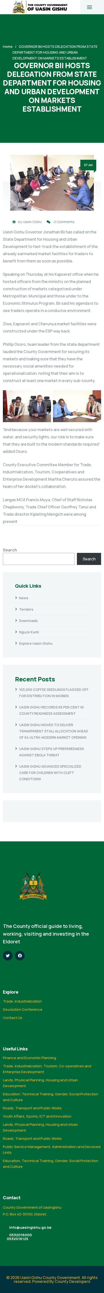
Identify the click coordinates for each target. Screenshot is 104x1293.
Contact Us (12, 1017)
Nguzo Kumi (29, 632)
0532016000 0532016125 (19, 1236)
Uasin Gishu (32, 221)
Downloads (28, 620)
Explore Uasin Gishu (35, 643)
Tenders (26, 609)
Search (10, 550)
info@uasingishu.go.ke (30, 1227)
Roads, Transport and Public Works (32, 1108)
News (23, 598)
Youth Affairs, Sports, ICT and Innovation (37, 1116)
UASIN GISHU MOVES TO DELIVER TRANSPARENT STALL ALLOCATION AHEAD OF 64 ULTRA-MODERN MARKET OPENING (53, 731)
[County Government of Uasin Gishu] (40, 7)
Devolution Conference (22, 1009)
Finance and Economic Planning (29, 1057)
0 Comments (64, 221)
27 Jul (88, 165)
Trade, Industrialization (22, 1001)
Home (8, 46)
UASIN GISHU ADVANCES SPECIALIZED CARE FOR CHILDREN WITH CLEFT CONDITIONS (50, 772)
